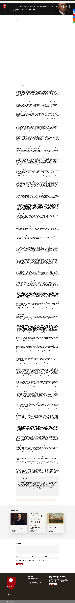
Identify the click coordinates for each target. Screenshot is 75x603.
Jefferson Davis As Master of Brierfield (34, 582)
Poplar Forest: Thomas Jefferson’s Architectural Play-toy (37, 580)
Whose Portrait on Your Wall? (33, 578)
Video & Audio (43, 6)
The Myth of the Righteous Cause (33, 585)
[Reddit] (74, 19)
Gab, (31, 1)
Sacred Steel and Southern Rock (33, 583)
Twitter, (33, 1)
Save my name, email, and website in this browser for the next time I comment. (31, 560)
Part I (26, 85)
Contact (53, 6)
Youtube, (36, 1)
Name (17, 556)
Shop (57, 6)
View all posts (55, 495)
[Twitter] (74, 12)
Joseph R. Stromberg (15, 12)
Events (31, 6)
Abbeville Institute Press (24, 6)
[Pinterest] (74, 15)
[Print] (74, 20)
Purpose (49, 6)
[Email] (74, 22)
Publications (36, 6)
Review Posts (30, 12)
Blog (12, 526)
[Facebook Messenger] (74, 17)
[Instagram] (74, 13)
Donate (60, 6)
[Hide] (74, 23)
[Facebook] (74, 10)
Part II (29, 85)
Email (32, 556)
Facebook (39, 1)
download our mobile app (46, 1)
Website (46, 556)
